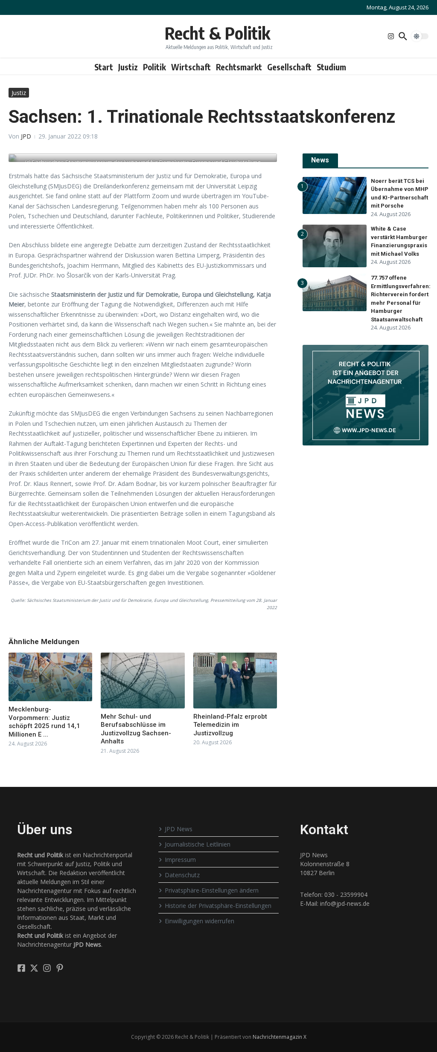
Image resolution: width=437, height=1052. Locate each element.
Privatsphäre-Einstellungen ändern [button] (212, 890)
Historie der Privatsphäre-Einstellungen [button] (218, 906)
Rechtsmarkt (239, 67)
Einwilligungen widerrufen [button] (199, 921)
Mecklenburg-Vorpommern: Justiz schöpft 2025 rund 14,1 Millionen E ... (44, 721)
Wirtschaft (191, 67)
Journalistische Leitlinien (197, 844)
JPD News (178, 829)
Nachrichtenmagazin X (279, 1036)
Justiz (128, 67)
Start (103, 67)
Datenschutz (182, 875)
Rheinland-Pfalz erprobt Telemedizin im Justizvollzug (230, 725)
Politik (154, 67)
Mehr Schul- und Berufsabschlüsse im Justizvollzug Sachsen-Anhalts (136, 729)
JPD (26, 136)
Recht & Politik (217, 32)
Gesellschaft (289, 67)
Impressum (180, 859)
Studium (331, 67)
